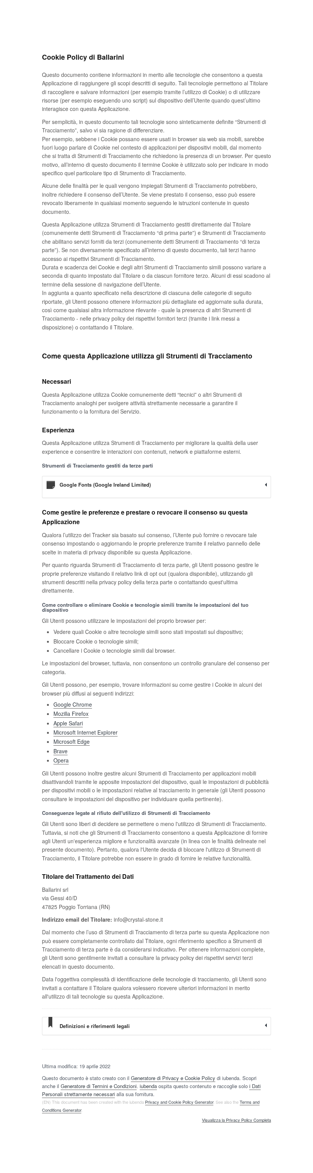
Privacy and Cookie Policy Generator (179, 1102)
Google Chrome (72, 704)
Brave (60, 751)
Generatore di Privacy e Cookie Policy (173, 1078)
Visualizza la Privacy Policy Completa (236, 1120)
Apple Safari (68, 723)
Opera (61, 760)
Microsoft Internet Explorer (85, 732)
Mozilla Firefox (71, 713)
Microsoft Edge (71, 741)
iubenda (148, 1086)
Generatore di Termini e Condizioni (99, 1086)
